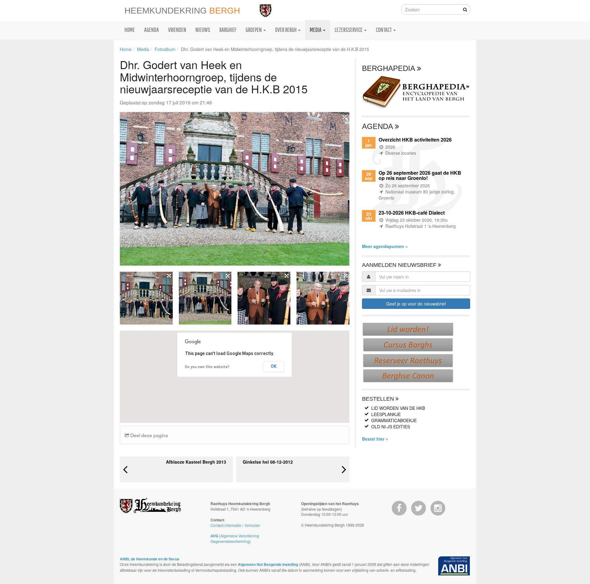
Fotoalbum (165, 49)
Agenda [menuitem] (151, 29)
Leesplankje (386, 414)
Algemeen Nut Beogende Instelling (268, 564)
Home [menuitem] (129, 29)
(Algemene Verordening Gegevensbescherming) (234, 538)
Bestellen (378, 399)
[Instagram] (438, 508)
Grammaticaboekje (394, 420)
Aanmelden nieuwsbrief (400, 265)
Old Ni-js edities (390, 426)
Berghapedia (389, 68)
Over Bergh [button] (286, 29)
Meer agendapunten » (385, 246)
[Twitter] (418, 508)
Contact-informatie (225, 525)
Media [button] (316, 29)
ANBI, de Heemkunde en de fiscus (149, 559)
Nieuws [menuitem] (202, 29)
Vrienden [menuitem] (177, 29)
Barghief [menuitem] (227, 29)
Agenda (378, 126)
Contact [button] (384, 29)
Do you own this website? (207, 367)
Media (143, 49)
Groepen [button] (254, 29)
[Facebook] (399, 508)
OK (274, 366)
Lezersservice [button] (349, 29)
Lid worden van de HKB (398, 408)
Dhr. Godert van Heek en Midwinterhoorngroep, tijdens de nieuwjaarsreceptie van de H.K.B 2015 (275, 49)
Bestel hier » (375, 439)
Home (126, 49)
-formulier (252, 525)
